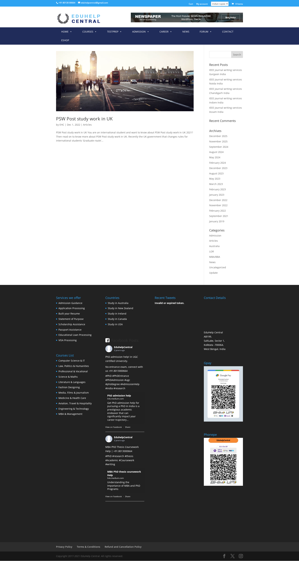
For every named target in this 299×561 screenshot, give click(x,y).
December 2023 (218, 168)
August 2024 (216, 152)
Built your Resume (69, 313)
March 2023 (216, 184)
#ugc (127, 380)
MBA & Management (70, 414)
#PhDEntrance (120, 375)
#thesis (129, 456)
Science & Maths (68, 376)
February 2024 (217, 162)
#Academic (111, 460)
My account (202, 4)
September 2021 (218, 216)
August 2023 (216, 173)
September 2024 (218, 146)
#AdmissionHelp (129, 384)
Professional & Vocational (73, 371)
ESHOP (65, 40)
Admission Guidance (70, 303)
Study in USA (115, 324)
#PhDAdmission (114, 380)
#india (109, 388)
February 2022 (217, 210)
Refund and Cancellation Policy (123, 546)
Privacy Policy (64, 546)
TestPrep (112, 31)
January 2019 (216, 221)
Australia (214, 246)
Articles (87, 124)
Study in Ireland (117, 313)
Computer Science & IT (71, 360)
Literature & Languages (71, 382)
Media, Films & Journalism (73, 392)
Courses (87, 31)
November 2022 (218, 205)
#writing (110, 464)
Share (127, 427)
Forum (204, 31)
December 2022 (218, 200)
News (185, 31)
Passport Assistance (69, 329)
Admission (139, 31)
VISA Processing (67, 340)
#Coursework (126, 460)
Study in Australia (118, 303)
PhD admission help (119, 395)
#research (119, 388)
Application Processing (71, 308)
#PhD (108, 375)
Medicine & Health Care (72, 398)
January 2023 (216, 194)
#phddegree (112, 384)
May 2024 (214, 157)
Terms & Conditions (88, 546)
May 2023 (214, 178)
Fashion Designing (69, 387)
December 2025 (218, 136)
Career (164, 31)
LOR (211, 251)
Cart (191, 4)
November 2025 (218, 141)
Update (213, 272)
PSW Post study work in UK (84, 119)
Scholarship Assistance (71, 324)
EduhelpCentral (123, 347)
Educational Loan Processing (75, 334)
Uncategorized (217, 267)
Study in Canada (117, 319)
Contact (227, 31)
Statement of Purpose (71, 319)
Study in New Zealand (120, 308)
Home (65, 31)
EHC (62, 124)
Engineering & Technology (73, 408)
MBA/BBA (214, 256)
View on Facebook (113, 427)
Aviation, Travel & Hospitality (75, 403)
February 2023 (217, 189)
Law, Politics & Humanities (73, 366)
